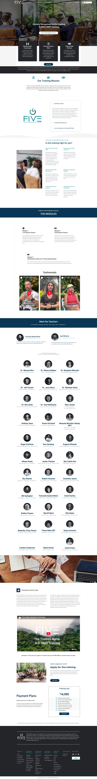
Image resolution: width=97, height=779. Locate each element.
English (85, 2)
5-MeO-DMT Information (67, 2)
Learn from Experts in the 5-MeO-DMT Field (64, 128)
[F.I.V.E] (19, 2)
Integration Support (47, 2)
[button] (65, 103)
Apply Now (64, 713)
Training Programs (38, 2)
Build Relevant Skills (58, 103)
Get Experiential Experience (60, 122)
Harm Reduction (56, 2)
